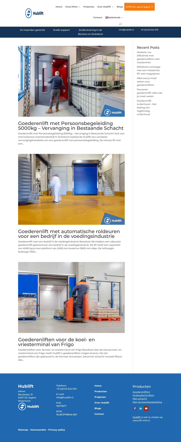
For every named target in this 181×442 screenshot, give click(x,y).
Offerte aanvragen (138, 6)
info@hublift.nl (126, 29)
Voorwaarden (38, 429)
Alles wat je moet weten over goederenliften (147, 81)
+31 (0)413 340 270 (149, 29)
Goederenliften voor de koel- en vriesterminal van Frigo (56, 342)
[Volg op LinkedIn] (140, 408)
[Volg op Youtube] (146, 408)
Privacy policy (56, 429)
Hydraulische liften (143, 395)
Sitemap (23, 429)
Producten (100, 391)
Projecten (88, 6)
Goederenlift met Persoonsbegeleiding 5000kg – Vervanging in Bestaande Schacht (71, 125)
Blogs (120, 6)
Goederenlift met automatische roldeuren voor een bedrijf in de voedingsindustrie (69, 233)
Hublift (137, 417)
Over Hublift (104, 6)
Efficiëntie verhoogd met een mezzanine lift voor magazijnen (148, 70)
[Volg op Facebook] (135, 408)
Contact (97, 17)
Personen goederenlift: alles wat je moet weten (149, 93)
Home (59, 6)
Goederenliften (141, 392)
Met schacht (140, 398)
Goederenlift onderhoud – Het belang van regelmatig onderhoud (146, 107)
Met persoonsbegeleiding (147, 402)
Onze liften (71, 6)
